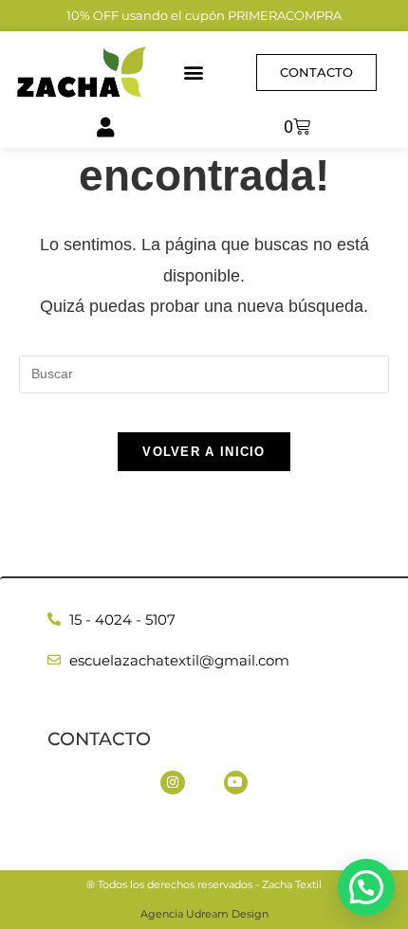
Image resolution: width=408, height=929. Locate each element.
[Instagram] (172, 782)
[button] (194, 72)
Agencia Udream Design (204, 913)
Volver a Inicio (204, 452)
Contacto (99, 739)
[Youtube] (236, 782)
